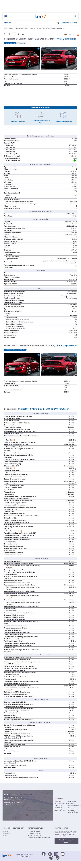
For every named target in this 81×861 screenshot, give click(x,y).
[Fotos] (9, 34)
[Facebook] (44, 854)
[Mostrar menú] (6, 16)
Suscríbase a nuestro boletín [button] (66, 841)
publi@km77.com (60, 810)
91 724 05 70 (18, 802)
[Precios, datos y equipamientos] (14, 34)
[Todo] (23, 34)
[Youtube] (63, 854)
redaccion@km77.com (61, 803)
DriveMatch (6, 833)
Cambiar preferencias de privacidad (39, 837)
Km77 (40, 16)
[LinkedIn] (56, 854)
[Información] (4, 34)
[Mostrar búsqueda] (75, 16)
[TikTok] (57, 857)
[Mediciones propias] (18, 34)
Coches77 (6, 831)
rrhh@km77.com (73, 812)
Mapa (20, 800)
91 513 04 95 (15, 805)
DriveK (5, 835)
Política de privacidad (34, 835)
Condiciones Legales (34, 833)
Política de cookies (34, 831)
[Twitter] (50, 854)
